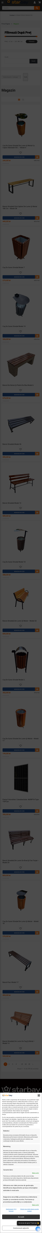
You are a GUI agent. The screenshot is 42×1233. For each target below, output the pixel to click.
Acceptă (21, 1217)
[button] (39, 1095)
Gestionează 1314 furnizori (11, 1210)
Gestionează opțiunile (21, 1228)
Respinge (21, 1222)
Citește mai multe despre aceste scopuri (29, 1210)
